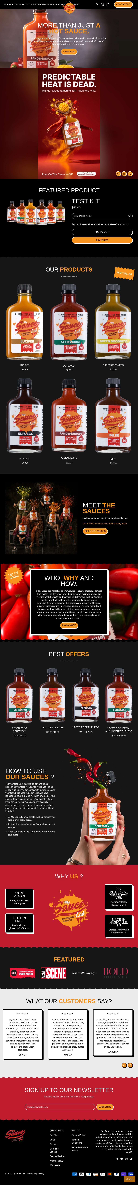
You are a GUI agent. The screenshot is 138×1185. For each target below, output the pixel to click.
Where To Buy (56, 1161)
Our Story (9, 5)
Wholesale (55, 1165)
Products (27, 5)
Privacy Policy (78, 1135)
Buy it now (102, 240)
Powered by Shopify (35, 1174)
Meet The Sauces (40, 5)
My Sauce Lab (19, 1174)
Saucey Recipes (57, 5)
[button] (102, 4)
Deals (18, 5)
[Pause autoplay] (124, 173)
